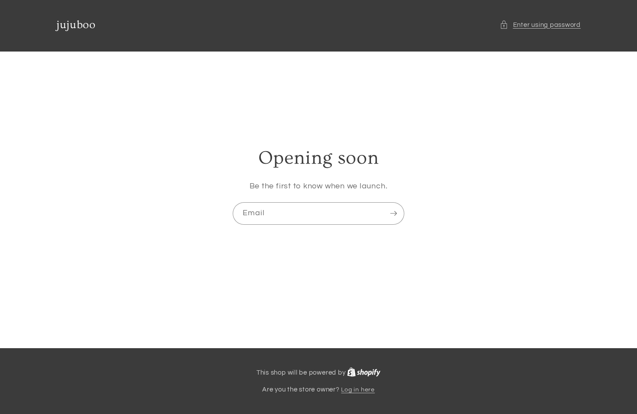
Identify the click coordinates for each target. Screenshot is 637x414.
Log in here (357, 389)
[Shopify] (363, 372)
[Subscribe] (393, 213)
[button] (540, 25)
